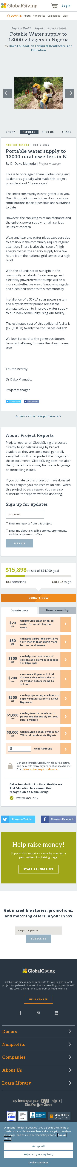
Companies (53, 15)
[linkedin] (56, 1013)
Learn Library (16, 1083)
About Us (12, 1070)
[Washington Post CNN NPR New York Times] (38, 1104)
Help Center (38, 999)
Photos (48, 132)
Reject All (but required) (38, 1154)
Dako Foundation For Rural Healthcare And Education (40, 48)
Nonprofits (39, 15)
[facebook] (20, 1013)
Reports (29, 132)
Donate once (19, 610)
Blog (65, 15)
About (27, 15)
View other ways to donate (40, 769)
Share (66, 132)
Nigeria (39, 28)
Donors (9, 1031)
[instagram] (38, 1013)
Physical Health (21, 28)
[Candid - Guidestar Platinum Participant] (24, 1116)
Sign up (19, 543)
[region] (38, 1144)
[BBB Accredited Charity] (39, 1116)
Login (66, 6)
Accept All (38, 1146)
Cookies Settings (38, 1162)
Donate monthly (57, 610)
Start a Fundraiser (38, 869)
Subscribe (38, 938)
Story (10, 132)
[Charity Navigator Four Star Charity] (12, 1116)
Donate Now (38, 598)
